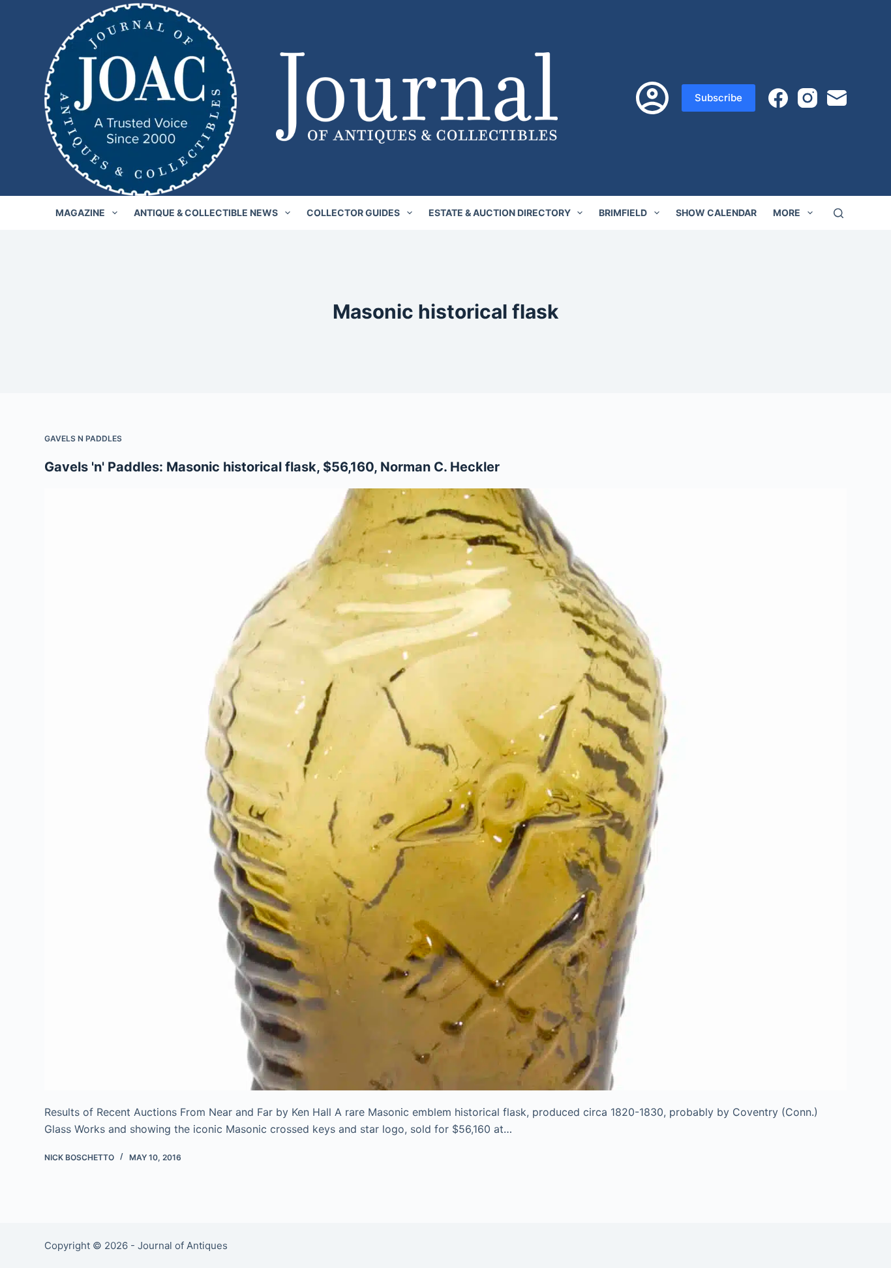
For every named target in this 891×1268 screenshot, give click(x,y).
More (786, 212)
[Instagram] (807, 98)
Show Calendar (716, 212)
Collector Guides (353, 212)
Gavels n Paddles (83, 438)
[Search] (838, 213)
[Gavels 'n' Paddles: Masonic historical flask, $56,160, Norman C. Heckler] (445, 789)
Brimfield (623, 212)
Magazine (80, 212)
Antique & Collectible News (206, 212)
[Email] (837, 98)
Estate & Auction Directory (500, 212)
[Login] (652, 98)
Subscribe (718, 97)
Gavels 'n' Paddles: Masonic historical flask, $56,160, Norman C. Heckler (272, 467)
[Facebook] (778, 98)
